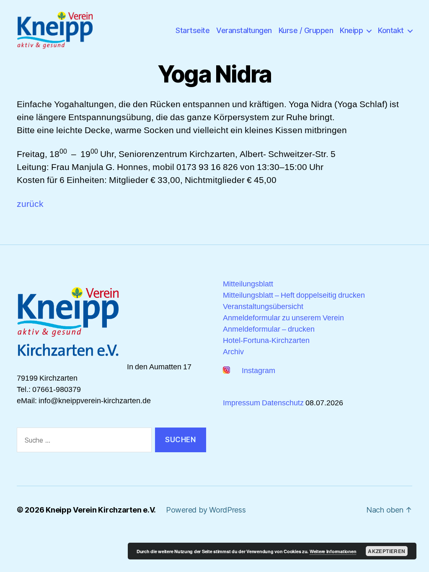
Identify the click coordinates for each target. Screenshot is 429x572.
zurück (30, 204)
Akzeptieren (386, 551)
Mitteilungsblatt (248, 284)
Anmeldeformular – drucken (269, 329)
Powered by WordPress (206, 509)
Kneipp (351, 30)
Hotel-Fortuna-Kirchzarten (266, 340)
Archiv (233, 352)
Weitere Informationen (333, 551)
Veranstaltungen (244, 30)
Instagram (256, 371)
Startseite (192, 30)
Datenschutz (283, 403)
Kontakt (391, 30)
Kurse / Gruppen (306, 30)
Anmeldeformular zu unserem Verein (283, 318)
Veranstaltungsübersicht (263, 307)
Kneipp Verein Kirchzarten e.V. (101, 509)
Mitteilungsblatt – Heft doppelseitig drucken (294, 295)
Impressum (241, 403)
